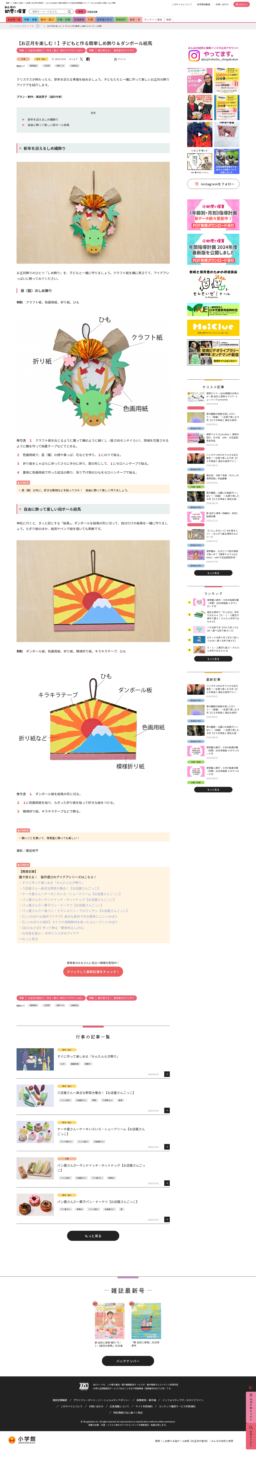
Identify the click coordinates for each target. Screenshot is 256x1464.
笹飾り (88, 1063)
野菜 (94, 1100)
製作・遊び (47, 19)
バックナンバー (128, 1361)
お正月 (47, 65)
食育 (120, 1100)
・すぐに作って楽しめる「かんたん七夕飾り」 (52, 882)
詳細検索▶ (92, 11)
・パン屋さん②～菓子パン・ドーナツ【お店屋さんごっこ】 (61, 905)
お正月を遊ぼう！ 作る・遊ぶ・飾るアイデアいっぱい (55, 50)
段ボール (60, 65)
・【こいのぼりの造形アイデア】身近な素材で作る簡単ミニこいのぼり (68, 916)
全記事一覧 (14, 19)
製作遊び (33, 65)
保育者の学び (104, 19)
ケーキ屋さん (66, 1141)
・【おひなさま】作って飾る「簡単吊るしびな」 (52, 927)
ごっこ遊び (65, 1100)
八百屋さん (107, 1100)
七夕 (62, 1063)
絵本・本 (135, 19)
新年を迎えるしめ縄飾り (43, 119)
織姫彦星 (74, 1063)
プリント (122, 59)
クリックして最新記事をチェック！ (93, 971)
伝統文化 (74, 65)
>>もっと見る (28, 938)
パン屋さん (97, 1178)
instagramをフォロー (217, 184)
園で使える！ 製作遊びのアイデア (116, 50)
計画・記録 (63, 19)
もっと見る (93, 1236)
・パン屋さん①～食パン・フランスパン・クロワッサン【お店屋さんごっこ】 (74, 910)
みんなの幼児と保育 (18, 26)
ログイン (243, 4)
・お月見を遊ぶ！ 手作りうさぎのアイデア (49, 933)
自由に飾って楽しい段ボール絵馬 (48, 125)
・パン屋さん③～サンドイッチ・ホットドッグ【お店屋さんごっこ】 (67, 899)
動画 (169, 19)
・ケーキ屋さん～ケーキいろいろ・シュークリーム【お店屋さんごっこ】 (70, 893)
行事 (90, 19)
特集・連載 (30, 19)
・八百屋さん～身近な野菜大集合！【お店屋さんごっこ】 (59, 888)
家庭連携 (79, 19)
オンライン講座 (153, 19)
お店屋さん (81, 1100)
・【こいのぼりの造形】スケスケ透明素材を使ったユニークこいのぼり (68, 922)
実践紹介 (121, 19)
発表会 (111, 1178)
